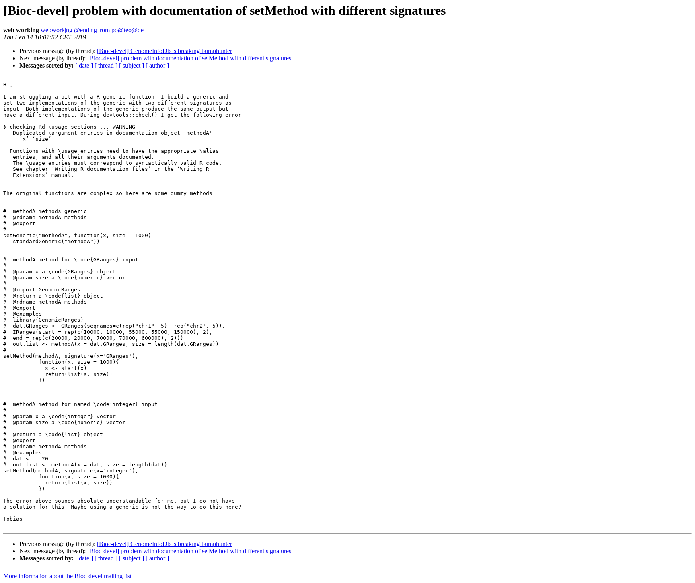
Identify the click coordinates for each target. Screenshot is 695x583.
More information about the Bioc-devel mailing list (67, 576)
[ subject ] (131, 65)
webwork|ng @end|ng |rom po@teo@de (92, 30)
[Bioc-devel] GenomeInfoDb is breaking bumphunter (164, 50)
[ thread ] (106, 65)
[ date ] (84, 65)
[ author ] (157, 65)
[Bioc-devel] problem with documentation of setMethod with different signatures (189, 58)
